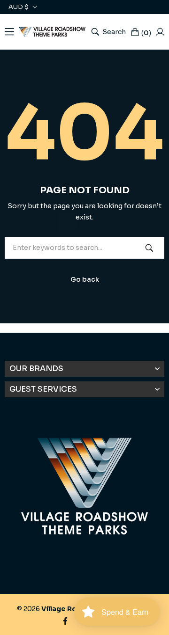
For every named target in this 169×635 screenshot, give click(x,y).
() (146, 32)
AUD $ (18, 7)
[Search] (149, 247)
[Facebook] (65, 620)
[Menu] (9, 31)
